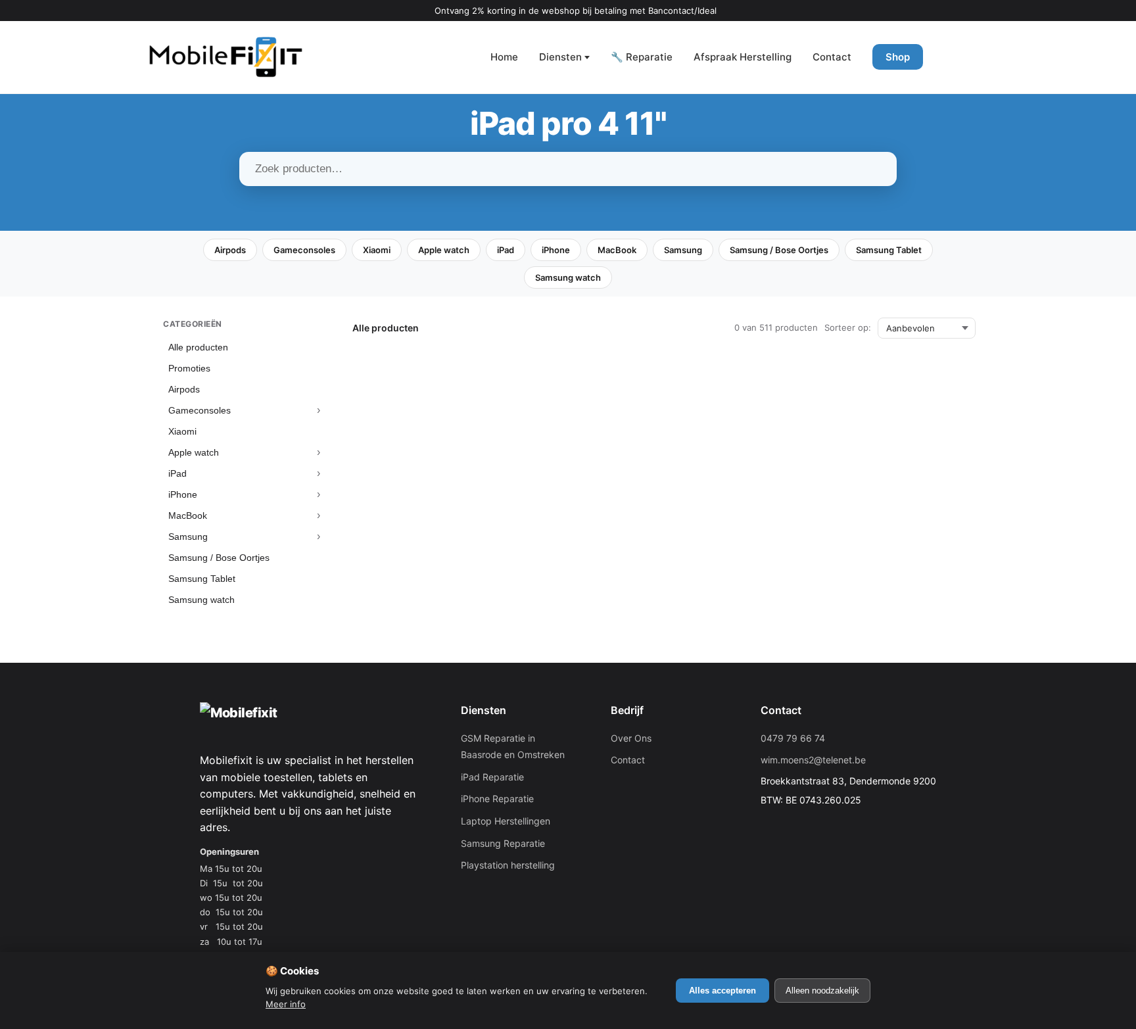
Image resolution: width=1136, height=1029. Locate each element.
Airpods (230, 250)
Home (504, 57)
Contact (832, 57)
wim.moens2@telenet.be (813, 759)
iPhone (556, 250)
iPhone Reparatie (497, 798)
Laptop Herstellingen (505, 820)
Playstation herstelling (508, 865)
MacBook (617, 250)
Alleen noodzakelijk (822, 990)
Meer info (286, 1004)
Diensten (560, 57)
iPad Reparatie (492, 776)
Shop (898, 57)
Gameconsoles (304, 250)
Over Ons (631, 738)
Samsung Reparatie (503, 843)
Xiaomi (376, 250)
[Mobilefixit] (226, 57)
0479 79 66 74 (793, 738)
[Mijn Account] (949, 57)
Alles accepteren (722, 990)
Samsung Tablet (889, 250)
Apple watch (443, 250)
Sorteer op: (847, 327)
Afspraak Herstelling (743, 57)
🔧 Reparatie (642, 57)
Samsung (683, 250)
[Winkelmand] (989, 57)
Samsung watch (568, 277)
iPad (505, 250)
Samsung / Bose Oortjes (779, 250)
